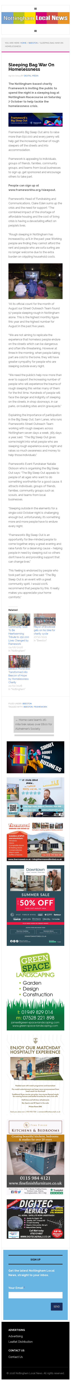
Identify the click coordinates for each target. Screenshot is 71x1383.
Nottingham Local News (35, 20)
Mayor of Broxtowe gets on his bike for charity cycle (44, 630)
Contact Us (15, 1357)
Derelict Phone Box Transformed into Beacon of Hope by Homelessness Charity (19, 675)
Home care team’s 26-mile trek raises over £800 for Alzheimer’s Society (33, 724)
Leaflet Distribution (20, 1341)
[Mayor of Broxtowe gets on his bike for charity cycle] (45, 619)
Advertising (15, 1336)
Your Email (16, 1288)
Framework (40, 707)
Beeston (27, 703)
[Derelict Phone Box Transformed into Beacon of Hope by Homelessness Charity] (19, 661)
